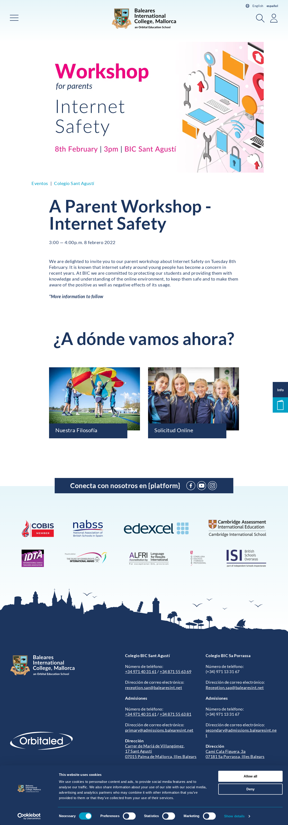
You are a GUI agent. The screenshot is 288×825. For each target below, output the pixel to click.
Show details (234, 816)
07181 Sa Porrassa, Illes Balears (235, 756)
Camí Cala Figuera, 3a (226, 751)
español (272, 6)
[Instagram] (212, 485)
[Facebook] (190, 485)
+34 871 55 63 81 (175, 714)
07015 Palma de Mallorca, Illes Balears (161, 756)
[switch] (129, 816)
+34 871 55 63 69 (175, 671)
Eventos (40, 183)
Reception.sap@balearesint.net (235, 687)
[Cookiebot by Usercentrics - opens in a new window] (29, 816)
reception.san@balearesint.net (153, 687)
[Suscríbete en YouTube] (201, 485)
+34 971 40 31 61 (141, 671)
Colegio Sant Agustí (74, 183)
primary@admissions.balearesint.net (159, 730)
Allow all (250, 776)
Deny (250, 789)
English (257, 6)
